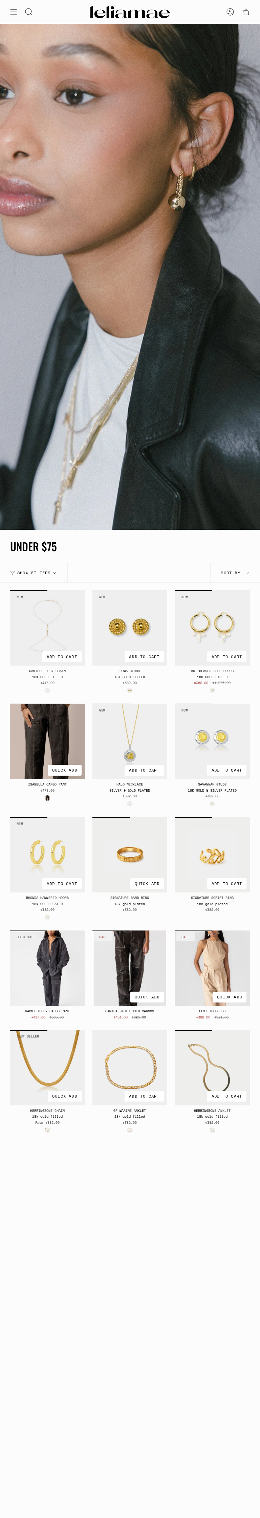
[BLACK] (47, 798)
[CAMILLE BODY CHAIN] (47, 628)
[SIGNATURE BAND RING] (130, 854)
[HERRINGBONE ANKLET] (212, 1067)
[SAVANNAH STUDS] (212, 741)
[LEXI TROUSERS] (212, 968)
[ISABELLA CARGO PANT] (47, 741)
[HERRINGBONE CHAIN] (47, 1067)
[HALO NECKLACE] (130, 741)
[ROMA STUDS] (130, 628)
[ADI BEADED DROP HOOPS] (212, 628)
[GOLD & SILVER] (212, 804)
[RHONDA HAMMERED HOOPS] (47, 854)
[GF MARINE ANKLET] (130, 1067)
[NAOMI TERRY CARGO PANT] (47, 968)
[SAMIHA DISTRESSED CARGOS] (130, 968)
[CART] (246, 12)
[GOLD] (47, 690)
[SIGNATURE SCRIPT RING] (212, 854)
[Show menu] (13, 12)
